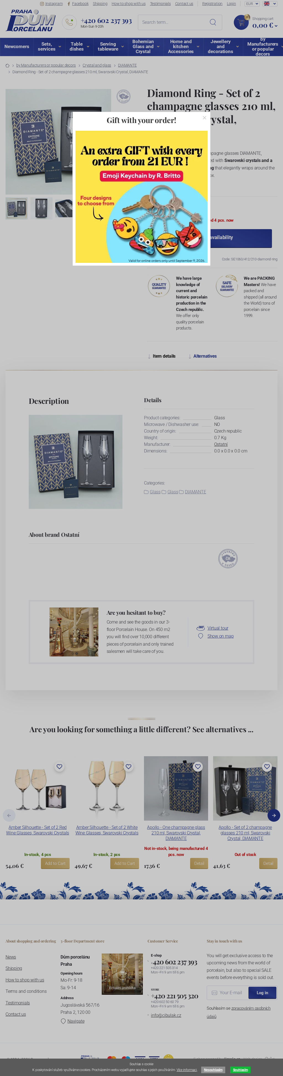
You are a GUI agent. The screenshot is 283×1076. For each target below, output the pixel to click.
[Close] (204, 118)
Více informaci (187, 1070)
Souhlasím (240, 1070)
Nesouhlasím (213, 1070)
